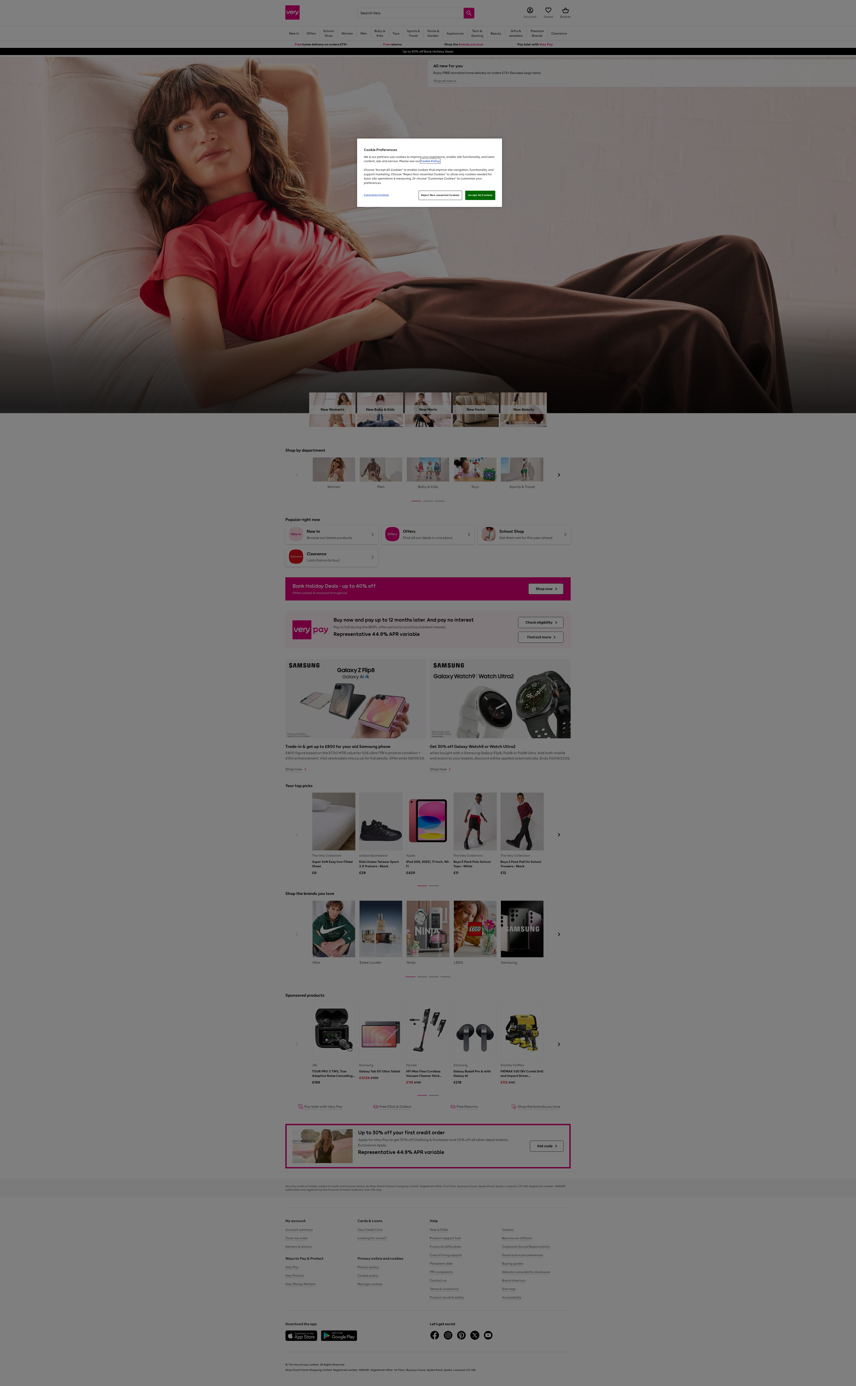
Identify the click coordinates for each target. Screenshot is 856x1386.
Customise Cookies (376, 195)
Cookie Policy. (430, 161)
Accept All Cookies (480, 195)
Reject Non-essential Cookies (440, 195)
